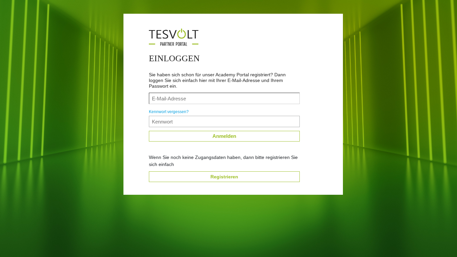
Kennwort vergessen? (169, 111)
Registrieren (224, 176)
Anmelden (224, 136)
